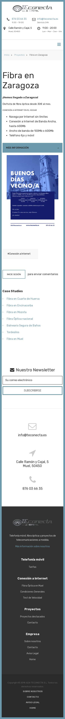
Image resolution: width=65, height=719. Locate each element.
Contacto (32, 622)
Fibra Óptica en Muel (32, 585)
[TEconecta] (32, 522)
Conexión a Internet (19, 253)
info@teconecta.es (47, 19)
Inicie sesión (14, 274)
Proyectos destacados (32, 616)
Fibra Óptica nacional (20, 318)
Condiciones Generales (32, 591)
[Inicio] (32, 9)
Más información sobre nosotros (32, 546)
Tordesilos (13, 332)
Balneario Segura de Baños (23, 325)
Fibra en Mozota (16, 312)
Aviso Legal (32, 653)
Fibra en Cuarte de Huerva (23, 298)
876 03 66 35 (19, 19)
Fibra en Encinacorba (20, 305)
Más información (17, 147)
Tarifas (32, 567)
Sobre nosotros (32, 641)
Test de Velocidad (32, 597)
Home (32, 659)
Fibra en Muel (15, 338)
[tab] (32, 148)
